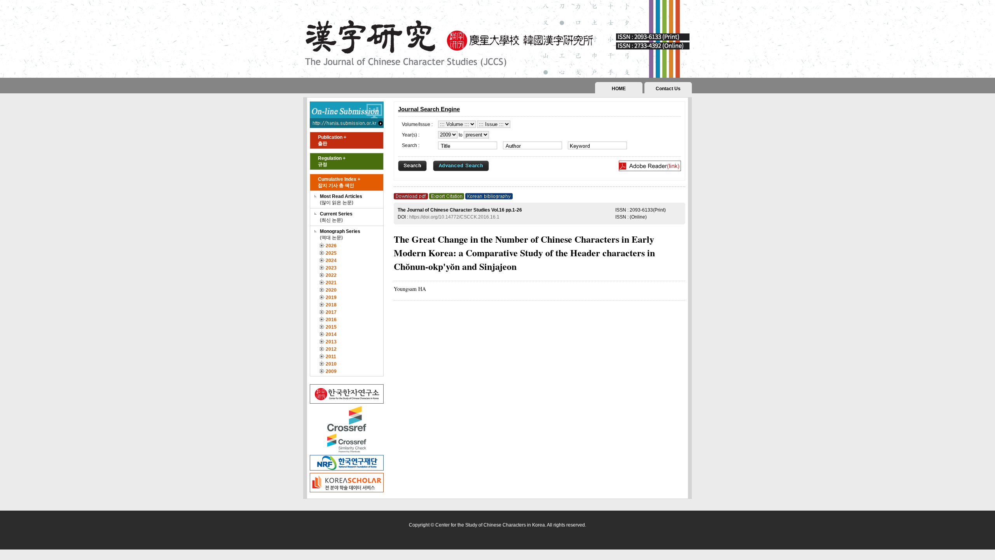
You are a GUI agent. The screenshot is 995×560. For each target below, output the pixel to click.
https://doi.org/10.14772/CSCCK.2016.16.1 (454, 217)
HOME (619, 88)
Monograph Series (340, 234)
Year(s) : (410, 135)
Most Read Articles (341, 199)
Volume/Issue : (417, 124)
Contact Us (668, 88)
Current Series (336, 217)
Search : (410, 145)
